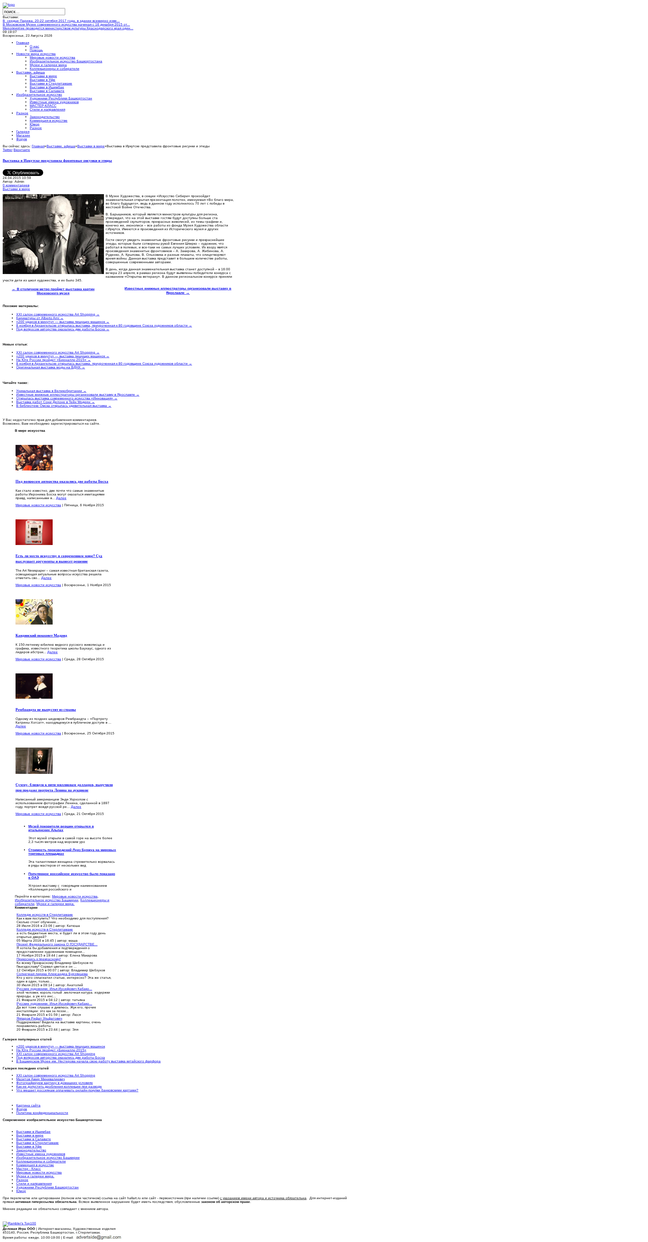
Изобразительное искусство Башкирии (46, 900)
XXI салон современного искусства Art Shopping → (58, 314)
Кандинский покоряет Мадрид (41, 635)
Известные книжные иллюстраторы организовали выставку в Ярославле (178, 290)
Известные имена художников (40, 1154)
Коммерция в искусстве (35, 1165)
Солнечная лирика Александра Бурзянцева (52, 974)
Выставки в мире (91, 146)
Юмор (21, 1191)
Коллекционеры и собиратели (41, 1161)
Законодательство (31, 1150)
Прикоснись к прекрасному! (39, 959)
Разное (22, 1180)
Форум (21, 1109)
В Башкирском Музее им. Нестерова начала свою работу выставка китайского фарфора (88, 1061)
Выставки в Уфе (29, 1146)
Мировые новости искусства (38, 505)
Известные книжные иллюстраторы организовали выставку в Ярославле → (77, 394)
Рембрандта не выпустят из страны (46, 709)
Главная (38, 146)
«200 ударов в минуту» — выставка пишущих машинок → (62, 322)
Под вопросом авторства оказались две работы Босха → (62, 329)
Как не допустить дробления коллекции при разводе (59, 1086)
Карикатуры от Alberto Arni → (39, 318)
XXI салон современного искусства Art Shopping (55, 1054)
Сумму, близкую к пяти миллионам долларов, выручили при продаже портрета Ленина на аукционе (64, 787)
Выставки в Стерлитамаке (37, 1143)
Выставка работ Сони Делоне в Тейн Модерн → (55, 402)
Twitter (7, 150)
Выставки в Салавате (33, 1139)
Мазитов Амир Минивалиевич (40, 1079)
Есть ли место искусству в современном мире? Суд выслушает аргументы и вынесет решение (59, 558)
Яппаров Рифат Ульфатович (39, 1018)
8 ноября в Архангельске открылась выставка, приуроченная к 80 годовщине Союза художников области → (104, 325)
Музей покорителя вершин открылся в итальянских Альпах (61, 828)
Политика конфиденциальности (42, 1113)
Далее (61, 498)
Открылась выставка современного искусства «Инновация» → (66, 398)
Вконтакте (22, 150)
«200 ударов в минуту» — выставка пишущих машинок (60, 1046)
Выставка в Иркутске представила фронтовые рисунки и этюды (57, 160)
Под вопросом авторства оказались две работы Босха (62, 481)
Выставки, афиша (61, 146)
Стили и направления (34, 1183)
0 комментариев (16, 185)
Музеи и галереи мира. (55, 904)
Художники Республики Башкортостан (47, 1187)
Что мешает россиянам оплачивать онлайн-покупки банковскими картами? (77, 1090)
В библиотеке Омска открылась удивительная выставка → (63, 405)
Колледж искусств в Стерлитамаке (45, 914)
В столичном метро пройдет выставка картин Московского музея (53, 291)
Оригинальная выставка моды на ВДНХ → (50, 367)
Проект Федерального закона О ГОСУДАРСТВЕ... (57, 944)
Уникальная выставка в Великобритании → (51, 391)
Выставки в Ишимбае (33, 1131)
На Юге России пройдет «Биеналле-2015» (51, 1050)
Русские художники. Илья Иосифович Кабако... (54, 989)
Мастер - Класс (28, 1169)
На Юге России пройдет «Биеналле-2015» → (53, 360)
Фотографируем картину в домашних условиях (54, 1083)
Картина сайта (28, 1105)
